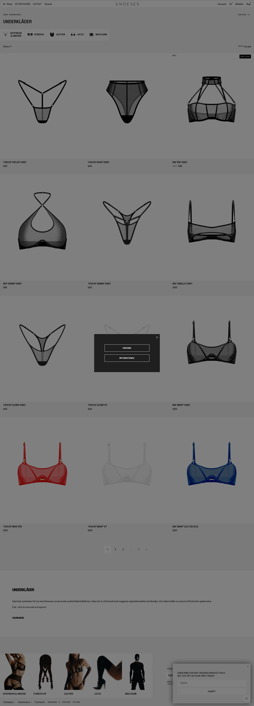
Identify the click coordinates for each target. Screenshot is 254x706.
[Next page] (146, 549)
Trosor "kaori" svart (99, 162)
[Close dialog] (248, 666)
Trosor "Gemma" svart (99, 283)
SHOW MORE (18, 618)
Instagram (52, 702)
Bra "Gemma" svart (12, 283)
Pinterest (66, 702)
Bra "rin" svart (179, 162)
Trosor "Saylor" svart (15, 162)
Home (5, 15)
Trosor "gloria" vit (97, 405)
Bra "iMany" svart (181, 405)
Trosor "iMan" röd (12, 526)
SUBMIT (212, 691)
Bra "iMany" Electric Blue (185, 526)
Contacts (40, 702)
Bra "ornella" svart (182, 283)
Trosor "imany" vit (97, 526)
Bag (248, 4)
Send (236, 675)
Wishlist (239, 4)
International (127, 358)
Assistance (24, 702)
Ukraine (127, 348)
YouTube (76, 702)
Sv (230, 4)
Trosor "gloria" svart (14, 405)
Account (222, 4)
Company (8, 702)
